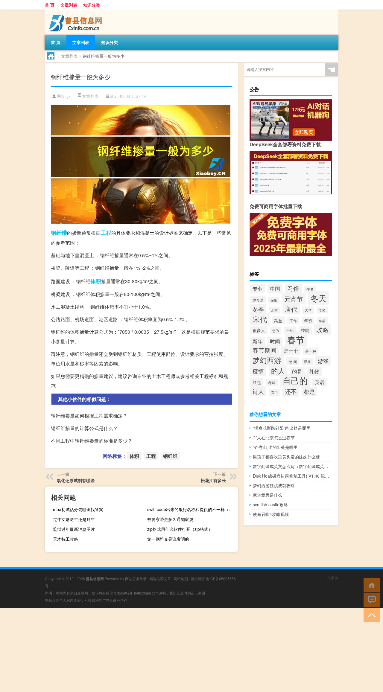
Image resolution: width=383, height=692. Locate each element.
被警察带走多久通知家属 (170, 519)
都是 (309, 391)
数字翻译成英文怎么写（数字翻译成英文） (292, 466)
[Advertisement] (179, 650)
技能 (305, 330)
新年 (258, 341)
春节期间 (264, 350)
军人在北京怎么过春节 (274, 437)
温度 (307, 361)
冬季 (258, 309)
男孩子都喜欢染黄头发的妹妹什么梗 (286, 457)
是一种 (310, 351)
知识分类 (91, 5)
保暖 (273, 300)
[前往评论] (370, 599)
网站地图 (181, 578)
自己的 (295, 380)
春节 (296, 339)
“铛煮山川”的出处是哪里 (275, 447)
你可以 (258, 299)
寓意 (278, 320)
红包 (257, 382)
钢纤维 (59, 233)
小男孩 (332, 577)
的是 (297, 371)
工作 (293, 320)
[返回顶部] (370, 614)
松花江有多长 (213, 480)
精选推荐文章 (160, 578)
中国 (275, 288)
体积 (95, 281)
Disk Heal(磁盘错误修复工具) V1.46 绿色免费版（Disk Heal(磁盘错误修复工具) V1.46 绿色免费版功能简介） (292, 476)
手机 (290, 330)
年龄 (322, 320)
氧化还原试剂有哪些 (76, 480)
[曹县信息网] (76, 12)
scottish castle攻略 (270, 504)
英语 (319, 382)
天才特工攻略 (65, 539)
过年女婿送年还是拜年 (74, 519)
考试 (271, 382)
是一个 (291, 350)
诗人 (258, 391)
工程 (106, 233)
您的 (275, 330)
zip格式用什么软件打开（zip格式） (179, 529)
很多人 (259, 330)
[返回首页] (370, 585)
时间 (275, 341)
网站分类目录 (136, 578)
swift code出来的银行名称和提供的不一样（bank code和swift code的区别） (191, 509)
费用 (274, 392)
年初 (308, 320)
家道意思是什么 (267, 495)
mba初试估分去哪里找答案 (78, 509)
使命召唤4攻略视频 (271, 514)
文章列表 (68, 5)
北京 (274, 310)
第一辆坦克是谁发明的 (168, 539)
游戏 (323, 361)
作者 (310, 289)
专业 (258, 288)
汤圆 (292, 361)
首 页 (49, 5)
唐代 (291, 308)
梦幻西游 (267, 360)
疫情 (258, 371)
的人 (278, 370)
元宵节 (293, 298)
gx (68, 96)
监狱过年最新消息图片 (74, 529)
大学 (308, 310)
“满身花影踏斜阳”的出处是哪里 (281, 428)
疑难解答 (198, 578)
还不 (291, 391)
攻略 (323, 329)
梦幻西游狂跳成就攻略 (274, 485)
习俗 (293, 288)
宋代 (260, 319)
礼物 (314, 371)
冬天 (318, 298)
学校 (322, 310)
